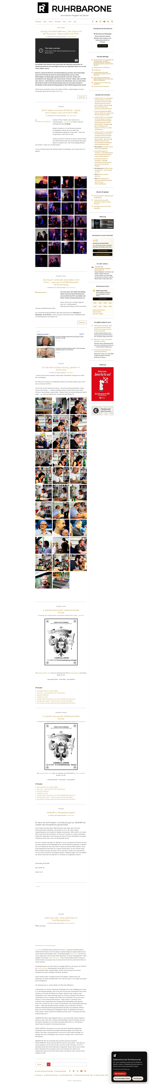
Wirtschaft (58, 21)
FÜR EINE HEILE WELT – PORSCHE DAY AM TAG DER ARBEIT (55, 701)
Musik (65, 949)
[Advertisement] (61, 898)
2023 (110, 303)
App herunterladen (103, 250)
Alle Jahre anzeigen (98, 313)
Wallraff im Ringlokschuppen (61, 812)
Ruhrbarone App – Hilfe (102, 1075)
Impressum (40, 1075)
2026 (95, 303)
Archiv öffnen (102, 299)
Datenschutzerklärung (52, 1075)
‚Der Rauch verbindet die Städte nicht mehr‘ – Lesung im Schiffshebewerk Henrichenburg (61, 282)
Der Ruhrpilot (97, 70)
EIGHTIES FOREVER (42, 695)
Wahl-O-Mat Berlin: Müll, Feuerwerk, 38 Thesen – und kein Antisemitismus (103, 127)
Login (74, 21)
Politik (45, 21)
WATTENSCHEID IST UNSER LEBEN (47, 691)
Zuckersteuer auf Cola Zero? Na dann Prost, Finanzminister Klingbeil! (103, 164)
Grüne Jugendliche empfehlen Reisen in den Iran (103, 269)
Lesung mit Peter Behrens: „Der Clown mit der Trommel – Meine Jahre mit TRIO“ (61, 32)
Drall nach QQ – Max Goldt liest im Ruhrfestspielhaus (61, 919)
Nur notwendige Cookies (122, 1078)
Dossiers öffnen (97, 311)
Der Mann (38, 949)
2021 (100, 306)
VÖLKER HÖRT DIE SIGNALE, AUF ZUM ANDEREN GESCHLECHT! (56, 699)
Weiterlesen (82, 97)
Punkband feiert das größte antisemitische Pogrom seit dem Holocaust (102, 74)
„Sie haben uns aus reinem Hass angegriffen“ (102, 83)
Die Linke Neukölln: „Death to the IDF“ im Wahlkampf (103, 196)
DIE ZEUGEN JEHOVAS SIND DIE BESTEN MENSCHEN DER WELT (56, 703)
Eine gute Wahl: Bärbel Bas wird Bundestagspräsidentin (102, 350)
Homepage (38, 21)
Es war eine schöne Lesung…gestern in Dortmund (61, 368)
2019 (110, 306)
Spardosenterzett (54, 958)
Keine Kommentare (71, 36)
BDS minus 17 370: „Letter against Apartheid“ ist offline (103, 340)
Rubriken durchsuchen (99, 310)
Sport (69, 21)
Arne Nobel (67, 122)
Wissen (51, 21)
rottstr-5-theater (80, 773)
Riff (72, 134)
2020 (105, 306)
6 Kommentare (70, 815)
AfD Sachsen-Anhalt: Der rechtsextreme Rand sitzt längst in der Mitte (104, 113)
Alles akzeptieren (120, 1073)
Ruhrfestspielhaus (42, 968)
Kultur (64, 21)
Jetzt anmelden (103, 46)
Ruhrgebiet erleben (61, 1071)
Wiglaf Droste (74, 954)
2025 (100, 303)
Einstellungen (138, 1078)
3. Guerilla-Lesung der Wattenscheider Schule (61, 717)
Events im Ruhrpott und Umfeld (45, 1071)
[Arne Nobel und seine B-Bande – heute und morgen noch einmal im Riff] (61, 111)
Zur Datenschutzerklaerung (121, 1069)
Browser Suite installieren (102, 254)
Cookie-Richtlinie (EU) (66, 1075)
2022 (95, 306)
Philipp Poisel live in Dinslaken (102, 67)
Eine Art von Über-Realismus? (101, 86)
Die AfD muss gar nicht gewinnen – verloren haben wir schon (104, 170)
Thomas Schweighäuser (101, 111)
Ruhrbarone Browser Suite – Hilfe (84, 1075)
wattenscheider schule (44, 673)
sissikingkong (74, 673)
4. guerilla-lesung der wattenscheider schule (61, 611)
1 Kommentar (69, 372)
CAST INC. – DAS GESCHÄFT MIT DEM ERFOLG (51, 693)
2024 (105, 303)
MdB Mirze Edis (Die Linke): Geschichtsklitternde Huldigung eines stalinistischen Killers (103, 142)
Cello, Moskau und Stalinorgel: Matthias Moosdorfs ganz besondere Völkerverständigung (103, 79)
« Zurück (39, 1064)
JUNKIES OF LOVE (42, 697)
